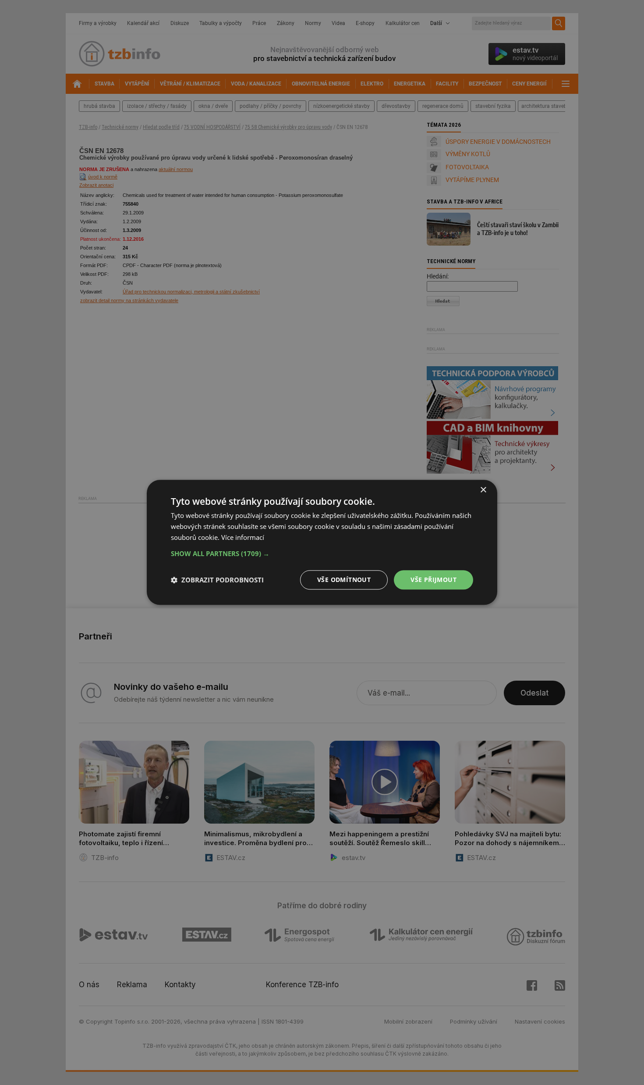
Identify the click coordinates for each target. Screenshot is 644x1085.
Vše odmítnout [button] (344, 579)
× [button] (483, 490)
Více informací (242, 537)
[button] (322, 553)
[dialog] (322, 542)
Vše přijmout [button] (433, 579)
